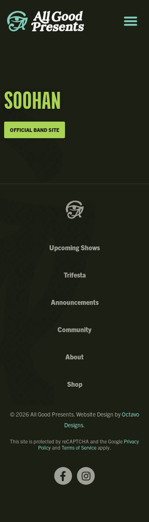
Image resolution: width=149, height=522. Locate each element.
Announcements (75, 302)
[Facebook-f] (63, 476)
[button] (131, 21)
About (74, 356)
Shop (74, 384)
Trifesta (75, 275)
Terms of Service (79, 447)
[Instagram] (86, 476)
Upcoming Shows (74, 247)
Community (74, 329)
